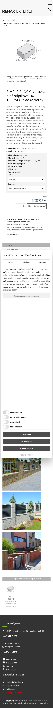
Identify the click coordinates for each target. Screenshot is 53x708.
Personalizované (18, 417)
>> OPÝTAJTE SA (13, 235)
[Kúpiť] (37, 206)
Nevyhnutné (16, 412)
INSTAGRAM (11, 662)
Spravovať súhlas (42, 703)
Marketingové (17, 426)
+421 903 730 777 (13, 643)
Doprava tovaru (12, 685)
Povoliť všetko (26, 448)
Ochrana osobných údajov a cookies (26, 296)
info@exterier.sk (12, 646)
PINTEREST (11, 669)
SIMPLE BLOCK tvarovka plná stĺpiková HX (11, 602)
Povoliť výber (26, 442)
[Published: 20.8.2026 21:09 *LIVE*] (16, 701)
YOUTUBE (10, 666)
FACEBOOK (11, 659)
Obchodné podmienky (15, 682)
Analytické (15, 422)
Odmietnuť (26, 435)
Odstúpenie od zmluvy (15, 692)
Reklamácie (11, 689)
